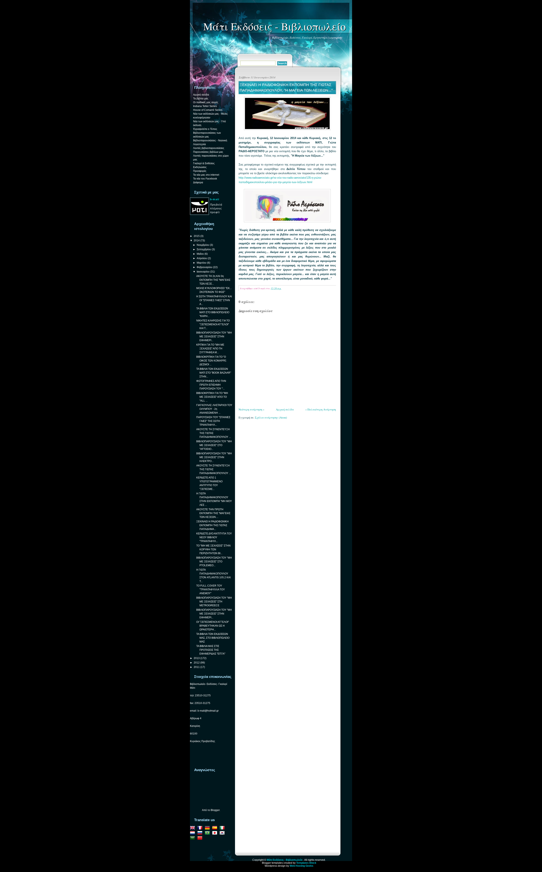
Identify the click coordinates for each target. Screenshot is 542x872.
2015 (197, 236)
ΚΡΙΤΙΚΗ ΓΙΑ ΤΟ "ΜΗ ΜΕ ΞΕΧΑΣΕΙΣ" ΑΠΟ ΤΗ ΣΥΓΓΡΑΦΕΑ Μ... (210, 348)
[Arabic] (193, 838)
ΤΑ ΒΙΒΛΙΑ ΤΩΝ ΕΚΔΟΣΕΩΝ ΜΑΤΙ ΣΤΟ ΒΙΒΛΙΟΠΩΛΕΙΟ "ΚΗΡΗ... (212, 312)
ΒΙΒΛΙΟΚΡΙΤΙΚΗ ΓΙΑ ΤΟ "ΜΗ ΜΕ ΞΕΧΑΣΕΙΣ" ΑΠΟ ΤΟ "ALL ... (212, 397)
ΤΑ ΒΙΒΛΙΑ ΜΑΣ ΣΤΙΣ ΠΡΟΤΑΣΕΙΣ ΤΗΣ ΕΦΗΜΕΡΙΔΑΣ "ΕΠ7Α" (210, 650)
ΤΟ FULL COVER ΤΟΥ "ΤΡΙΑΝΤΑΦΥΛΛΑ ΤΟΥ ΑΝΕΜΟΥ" (210, 589)
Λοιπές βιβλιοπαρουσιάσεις (208, 148)
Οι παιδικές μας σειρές (205, 102)
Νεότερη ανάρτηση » (251, 409)
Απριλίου (202, 258)
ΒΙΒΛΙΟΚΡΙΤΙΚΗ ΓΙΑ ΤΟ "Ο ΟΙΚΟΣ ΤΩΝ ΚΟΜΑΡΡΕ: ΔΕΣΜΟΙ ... (211, 360)
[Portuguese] (208, 833)
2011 (197, 667)
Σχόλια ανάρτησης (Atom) (271, 417)
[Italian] (223, 828)
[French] (200, 828)
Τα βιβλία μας (200, 98)
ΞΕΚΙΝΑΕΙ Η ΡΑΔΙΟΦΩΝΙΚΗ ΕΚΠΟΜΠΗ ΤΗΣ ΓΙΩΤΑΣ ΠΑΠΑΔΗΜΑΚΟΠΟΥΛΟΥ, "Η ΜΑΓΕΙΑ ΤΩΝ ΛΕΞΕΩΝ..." (286, 87)
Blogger (215, 810)
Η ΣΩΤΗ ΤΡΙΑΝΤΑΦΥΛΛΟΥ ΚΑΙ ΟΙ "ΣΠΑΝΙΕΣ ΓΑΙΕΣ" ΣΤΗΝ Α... (214, 300)
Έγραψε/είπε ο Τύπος (205, 129)
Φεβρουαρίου (204, 267)
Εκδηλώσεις (200, 167)
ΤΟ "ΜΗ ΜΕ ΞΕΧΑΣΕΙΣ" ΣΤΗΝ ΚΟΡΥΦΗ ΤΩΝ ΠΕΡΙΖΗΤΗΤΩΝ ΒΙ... (213, 549)
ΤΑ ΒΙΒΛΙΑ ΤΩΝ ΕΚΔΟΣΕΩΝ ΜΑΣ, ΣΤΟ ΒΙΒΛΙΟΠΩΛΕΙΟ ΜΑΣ (213, 638)
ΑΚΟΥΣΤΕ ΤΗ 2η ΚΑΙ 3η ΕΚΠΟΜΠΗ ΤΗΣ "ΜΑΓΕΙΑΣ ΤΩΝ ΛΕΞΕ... (213, 280)
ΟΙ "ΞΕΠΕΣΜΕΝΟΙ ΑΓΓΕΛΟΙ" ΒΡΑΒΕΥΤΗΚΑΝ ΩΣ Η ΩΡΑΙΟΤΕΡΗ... (212, 625)
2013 (197, 658)
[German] (208, 828)
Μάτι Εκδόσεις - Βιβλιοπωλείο (274, 26)
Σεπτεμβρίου (204, 249)
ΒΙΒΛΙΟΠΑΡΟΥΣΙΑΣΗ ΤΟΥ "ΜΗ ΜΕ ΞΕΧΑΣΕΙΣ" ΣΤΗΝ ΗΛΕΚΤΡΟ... (214, 457)
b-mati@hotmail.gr (208, 710)
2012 (197, 662)
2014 (197, 240)
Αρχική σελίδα (285, 409)
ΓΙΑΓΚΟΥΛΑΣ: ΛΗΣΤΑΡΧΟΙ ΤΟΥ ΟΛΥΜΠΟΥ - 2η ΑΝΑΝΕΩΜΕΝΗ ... (214, 409)
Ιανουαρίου (203, 271)
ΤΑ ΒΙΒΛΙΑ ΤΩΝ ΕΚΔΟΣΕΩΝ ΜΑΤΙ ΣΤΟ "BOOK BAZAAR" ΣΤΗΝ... (213, 372)
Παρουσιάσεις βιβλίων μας (208, 151)
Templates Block (306, 862)
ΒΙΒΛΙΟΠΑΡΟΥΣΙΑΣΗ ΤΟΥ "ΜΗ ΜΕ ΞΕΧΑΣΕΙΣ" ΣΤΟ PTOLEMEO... (214, 561)
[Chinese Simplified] (200, 838)
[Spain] (215, 828)
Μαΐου (200, 253)
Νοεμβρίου (203, 244)
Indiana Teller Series (205, 106)
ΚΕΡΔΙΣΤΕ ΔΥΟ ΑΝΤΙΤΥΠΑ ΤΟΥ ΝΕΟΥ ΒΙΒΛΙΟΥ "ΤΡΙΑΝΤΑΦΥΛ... (214, 537)
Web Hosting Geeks (301, 865)
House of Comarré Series (207, 109)
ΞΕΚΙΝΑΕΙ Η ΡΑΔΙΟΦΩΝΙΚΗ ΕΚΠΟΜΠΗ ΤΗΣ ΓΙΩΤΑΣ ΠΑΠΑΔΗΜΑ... (212, 525)
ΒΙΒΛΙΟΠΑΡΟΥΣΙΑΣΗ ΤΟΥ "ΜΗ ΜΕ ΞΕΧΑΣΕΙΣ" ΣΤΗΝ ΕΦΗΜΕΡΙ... (214, 336)
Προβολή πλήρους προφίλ (216, 208)
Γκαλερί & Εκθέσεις (204, 163)
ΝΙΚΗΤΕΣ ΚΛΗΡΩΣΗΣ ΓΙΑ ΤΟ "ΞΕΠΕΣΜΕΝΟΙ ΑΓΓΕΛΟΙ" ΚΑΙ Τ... (213, 324)
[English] (193, 828)
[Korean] (223, 833)
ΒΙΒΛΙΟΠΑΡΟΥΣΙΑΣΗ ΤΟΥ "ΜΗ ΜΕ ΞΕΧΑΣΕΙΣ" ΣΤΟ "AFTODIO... (214, 445)
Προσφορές (199, 171)
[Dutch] (193, 833)
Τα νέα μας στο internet (206, 174)
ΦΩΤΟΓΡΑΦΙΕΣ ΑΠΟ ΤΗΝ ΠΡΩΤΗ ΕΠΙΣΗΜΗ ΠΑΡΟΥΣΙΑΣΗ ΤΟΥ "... (211, 385)
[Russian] (200, 833)
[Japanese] (215, 833)
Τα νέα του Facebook (205, 178)
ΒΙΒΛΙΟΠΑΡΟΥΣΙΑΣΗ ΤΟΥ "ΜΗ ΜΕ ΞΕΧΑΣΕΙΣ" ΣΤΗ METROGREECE (214, 601)
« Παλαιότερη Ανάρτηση (320, 409)
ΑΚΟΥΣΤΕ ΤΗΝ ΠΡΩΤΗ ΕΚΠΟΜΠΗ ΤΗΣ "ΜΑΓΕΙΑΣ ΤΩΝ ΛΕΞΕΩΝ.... (213, 513)
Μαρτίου (201, 262)
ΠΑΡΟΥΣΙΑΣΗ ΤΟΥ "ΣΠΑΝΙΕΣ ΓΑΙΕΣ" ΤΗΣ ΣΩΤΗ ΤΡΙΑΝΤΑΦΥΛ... (213, 421)
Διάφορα (198, 182)
